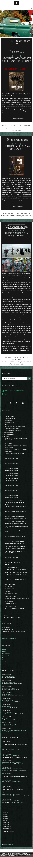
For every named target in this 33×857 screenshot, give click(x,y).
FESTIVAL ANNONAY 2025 (11, 497)
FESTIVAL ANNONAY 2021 (11, 490)
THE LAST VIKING (7, 712)
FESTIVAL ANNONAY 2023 (11, 493)
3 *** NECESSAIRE (12, 125)
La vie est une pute (8, 613)
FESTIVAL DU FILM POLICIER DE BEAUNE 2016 (16, 521)
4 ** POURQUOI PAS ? (17, 357)
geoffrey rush (12, 129)
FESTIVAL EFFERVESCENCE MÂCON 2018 (15, 546)
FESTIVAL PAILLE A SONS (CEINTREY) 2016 (15, 560)
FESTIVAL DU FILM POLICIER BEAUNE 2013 (15, 509)
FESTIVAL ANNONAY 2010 (11, 463)
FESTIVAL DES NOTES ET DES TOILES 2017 (15, 500)
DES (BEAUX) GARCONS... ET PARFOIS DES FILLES (17, 598)
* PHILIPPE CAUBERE (8, 415)
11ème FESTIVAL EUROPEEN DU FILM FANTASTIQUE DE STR (16, 442)
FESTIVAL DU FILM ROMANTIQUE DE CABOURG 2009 (16, 530)
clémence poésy (18, 216)
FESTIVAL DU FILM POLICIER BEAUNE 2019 (15, 514)
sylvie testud (28, 129)
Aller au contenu (5, 1)
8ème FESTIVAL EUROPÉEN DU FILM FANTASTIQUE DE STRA (16, 446)
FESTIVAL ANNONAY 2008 (11, 458)
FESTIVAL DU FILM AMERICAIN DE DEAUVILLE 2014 (16, 503)
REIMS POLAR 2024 (10, 582)
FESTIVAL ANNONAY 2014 (11, 473)
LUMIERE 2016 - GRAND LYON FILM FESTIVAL (16, 572)
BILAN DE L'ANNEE (9, 588)
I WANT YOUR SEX (7, 706)
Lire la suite (18, 118)
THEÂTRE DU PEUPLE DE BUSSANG (12, 617)
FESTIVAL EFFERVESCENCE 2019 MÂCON (15, 539)
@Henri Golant (5, 755)
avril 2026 (5, 818)
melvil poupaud (26, 215)
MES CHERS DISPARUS (10, 606)
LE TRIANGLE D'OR (7, 700)
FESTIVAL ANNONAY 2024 (11, 495)
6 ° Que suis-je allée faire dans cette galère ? (14, 426)
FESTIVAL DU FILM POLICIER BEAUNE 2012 (15, 506)
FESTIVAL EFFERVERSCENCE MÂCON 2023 (15, 536)
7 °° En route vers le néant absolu (11, 428)
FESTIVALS (6, 436)
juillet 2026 (5, 812)
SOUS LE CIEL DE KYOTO (9, 724)
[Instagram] (16, 403)
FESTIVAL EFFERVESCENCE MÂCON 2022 (15, 548)
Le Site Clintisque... (6, 627)
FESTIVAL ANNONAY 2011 (11, 466)
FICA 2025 (7, 564)
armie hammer (20, 129)
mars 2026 (5, 820)
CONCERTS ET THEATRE (11, 593)
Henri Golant (5, 657)
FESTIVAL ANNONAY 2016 (11, 478)
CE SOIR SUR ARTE (7, 694)
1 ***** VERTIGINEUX (9, 416)
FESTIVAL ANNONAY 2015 (11, 475)
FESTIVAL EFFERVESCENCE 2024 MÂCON (15, 541)
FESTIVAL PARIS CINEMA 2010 (12, 562)
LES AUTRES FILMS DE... (11, 603)
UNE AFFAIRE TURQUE (8, 688)
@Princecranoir (6, 794)
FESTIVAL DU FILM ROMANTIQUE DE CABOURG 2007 (16, 527)
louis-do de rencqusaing (7, 363)
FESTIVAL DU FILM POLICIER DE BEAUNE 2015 (16, 518)
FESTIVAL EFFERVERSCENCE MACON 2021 (15, 534)
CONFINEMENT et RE (9, 432)
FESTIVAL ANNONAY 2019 (11, 485)
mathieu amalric (15, 364)
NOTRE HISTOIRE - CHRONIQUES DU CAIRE (14, 730)
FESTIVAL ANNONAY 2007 (11, 456)
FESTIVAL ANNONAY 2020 (11, 488)
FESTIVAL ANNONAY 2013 (11, 470)
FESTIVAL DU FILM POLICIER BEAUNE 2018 (15, 511)
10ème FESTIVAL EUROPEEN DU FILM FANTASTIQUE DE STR (16, 439)
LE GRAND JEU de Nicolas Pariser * (16, 147)
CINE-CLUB (7, 591)
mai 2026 (5, 816)
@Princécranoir (6, 743)
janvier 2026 (6, 824)
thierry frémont (19, 363)
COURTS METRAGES (9, 434)
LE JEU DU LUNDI (9, 601)
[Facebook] (10, 403)
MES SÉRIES (6, 615)
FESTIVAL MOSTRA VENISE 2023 (13, 557)
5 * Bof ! (12, 213)
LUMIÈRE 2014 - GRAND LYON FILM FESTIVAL (16, 579)
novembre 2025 (7, 828)
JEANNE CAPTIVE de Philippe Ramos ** (16, 234)
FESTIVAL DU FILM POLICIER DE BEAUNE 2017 (16, 523)
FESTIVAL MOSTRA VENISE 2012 (13, 555)
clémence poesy (16, 130)
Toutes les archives (8, 831)
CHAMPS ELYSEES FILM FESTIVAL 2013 (14, 453)
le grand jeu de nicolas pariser (12, 215)
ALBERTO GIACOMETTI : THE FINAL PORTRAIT (16, 59)
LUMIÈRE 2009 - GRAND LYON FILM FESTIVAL (16, 574)
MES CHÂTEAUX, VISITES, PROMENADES (15, 608)
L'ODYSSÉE (5, 718)
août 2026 (5, 810)
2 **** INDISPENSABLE (9, 418)
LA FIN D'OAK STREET (8, 676)
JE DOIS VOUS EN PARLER (10, 584)
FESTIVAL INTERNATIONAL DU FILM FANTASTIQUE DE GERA (16, 552)
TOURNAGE (8, 611)
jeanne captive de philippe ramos (13, 361)
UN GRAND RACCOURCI (8, 682)
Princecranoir (5, 749)
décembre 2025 (7, 826)
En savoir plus (11, 855)
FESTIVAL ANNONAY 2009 (11, 461)
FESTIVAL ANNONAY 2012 (11, 468)
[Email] (16, 3)
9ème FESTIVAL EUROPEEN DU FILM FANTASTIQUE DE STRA (16, 450)
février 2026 (6, 822)
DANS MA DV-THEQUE (10, 596)
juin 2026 (5, 814)
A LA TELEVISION (9, 586)
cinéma (6, 129)
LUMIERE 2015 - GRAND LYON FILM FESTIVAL (16, 569)
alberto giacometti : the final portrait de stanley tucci (16, 128)
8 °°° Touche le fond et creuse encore (12, 430)
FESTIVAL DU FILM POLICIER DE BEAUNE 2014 (16, 516)
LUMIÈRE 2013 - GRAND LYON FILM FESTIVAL (16, 577)
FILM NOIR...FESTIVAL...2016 (12, 567)
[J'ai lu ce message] (31, 853)
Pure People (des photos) (8, 629)
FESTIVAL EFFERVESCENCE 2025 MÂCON (15, 543)
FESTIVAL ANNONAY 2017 (11, 480)
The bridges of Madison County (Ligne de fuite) (13, 631)
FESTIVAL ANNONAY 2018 (11, 483)
